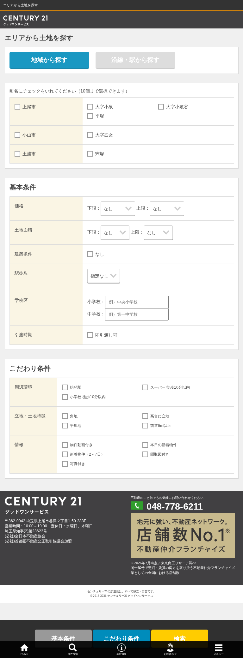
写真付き (77, 464)
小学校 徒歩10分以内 (88, 397)
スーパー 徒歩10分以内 (170, 387)
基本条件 (63, 638)
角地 (74, 416)
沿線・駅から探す (135, 60)
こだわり (121, 638)
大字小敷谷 (177, 106)
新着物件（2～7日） (87, 454)
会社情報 (121, 654)
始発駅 (75, 387)
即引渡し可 (106, 335)
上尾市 (29, 106)
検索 (180, 638)
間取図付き (159, 454)
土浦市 (29, 153)
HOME (24, 654)
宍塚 (99, 153)
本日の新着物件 (163, 445)
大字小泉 (104, 106)
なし (99, 254)
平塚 (99, 115)
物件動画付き (81, 445)
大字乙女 (104, 134)
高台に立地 (159, 416)
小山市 (29, 134)
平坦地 (75, 426)
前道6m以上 (160, 426)
